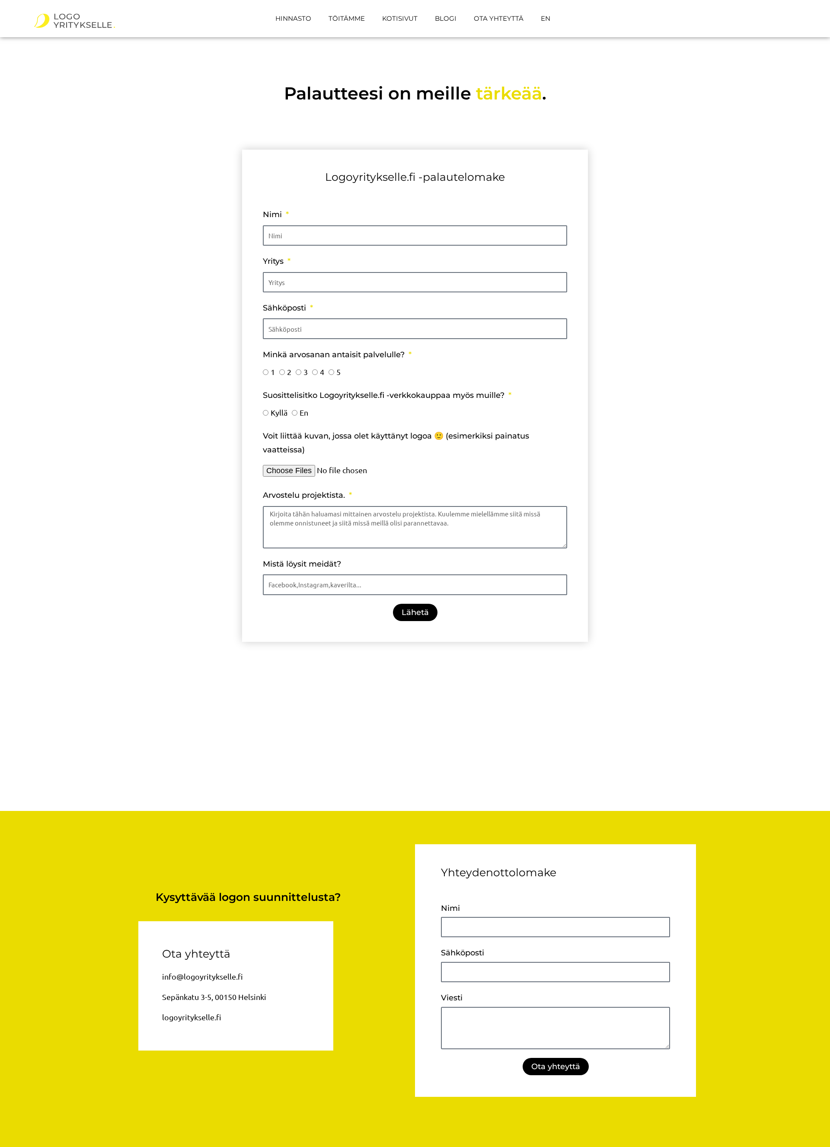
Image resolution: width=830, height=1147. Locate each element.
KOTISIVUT (400, 18)
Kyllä (279, 412)
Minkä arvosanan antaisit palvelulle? (335, 354)
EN (545, 18)
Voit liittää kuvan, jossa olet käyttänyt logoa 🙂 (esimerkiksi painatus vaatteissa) (396, 443)
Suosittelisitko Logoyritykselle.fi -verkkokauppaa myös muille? (385, 395)
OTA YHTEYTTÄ (499, 18)
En (304, 412)
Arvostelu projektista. (305, 495)
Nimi (273, 214)
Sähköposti (285, 308)
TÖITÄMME (347, 18)
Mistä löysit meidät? (302, 564)
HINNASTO (293, 18)
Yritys (274, 261)
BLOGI (445, 18)
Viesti (452, 998)
